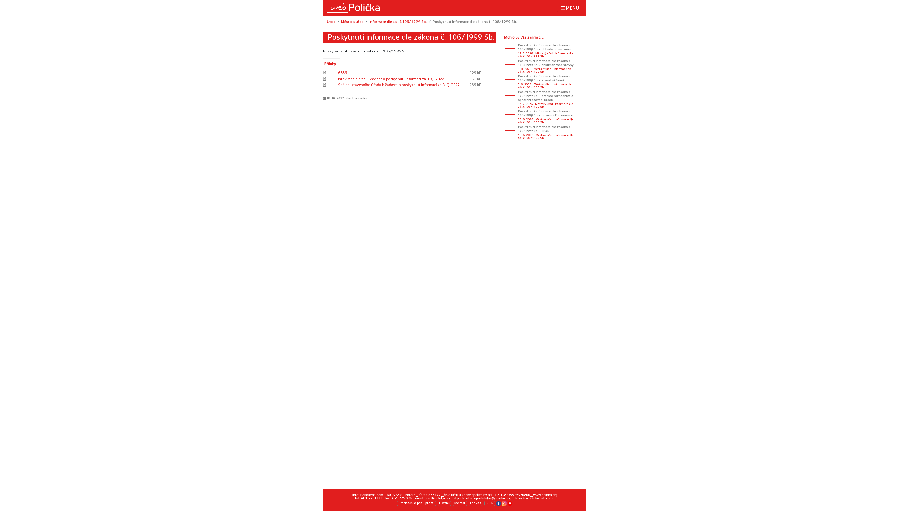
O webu (444, 503)
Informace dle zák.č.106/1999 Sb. (398, 22)
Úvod (331, 22)
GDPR (489, 503)
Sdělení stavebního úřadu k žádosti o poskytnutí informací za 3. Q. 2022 (399, 85)
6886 (342, 73)
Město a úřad (352, 22)
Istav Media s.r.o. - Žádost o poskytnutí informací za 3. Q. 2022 (391, 79)
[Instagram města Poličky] (504, 503)
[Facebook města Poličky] (498, 503)
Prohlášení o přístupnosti (416, 503)
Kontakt (459, 503)
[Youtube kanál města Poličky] (510, 503)
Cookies (475, 503)
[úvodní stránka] (353, 8)
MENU (572, 8)
